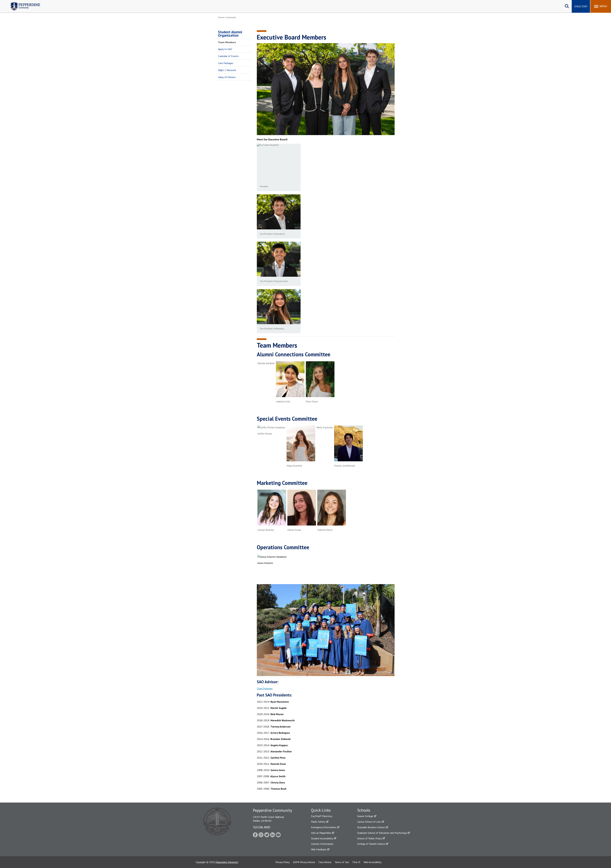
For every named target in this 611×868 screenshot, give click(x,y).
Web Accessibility (372, 862)
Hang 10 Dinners (227, 77)
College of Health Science (371, 843)
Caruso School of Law (369, 821)
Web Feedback (318, 849)
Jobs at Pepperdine (321, 832)
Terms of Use (342, 862)
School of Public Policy (369, 838)
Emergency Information (323, 827)
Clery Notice (324, 862)
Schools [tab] (363, 810)
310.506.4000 (261, 827)
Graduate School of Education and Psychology (382, 832)
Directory (580, 6)
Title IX (356, 862)
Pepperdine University (226, 862)
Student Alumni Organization (230, 34)
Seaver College (365, 816)
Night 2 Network (227, 70)
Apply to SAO (225, 49)
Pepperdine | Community (23, 3)
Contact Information (322, 843)
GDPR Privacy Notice (304, 862)
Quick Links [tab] (321, 810)
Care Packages (225, 63)
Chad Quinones (265, 688)
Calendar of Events (228, 56)
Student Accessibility (322, 838)
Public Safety (318, 821)
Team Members (227, 42)
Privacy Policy (282, 862)
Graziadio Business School (371, 827)
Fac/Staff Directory (321, 816)
